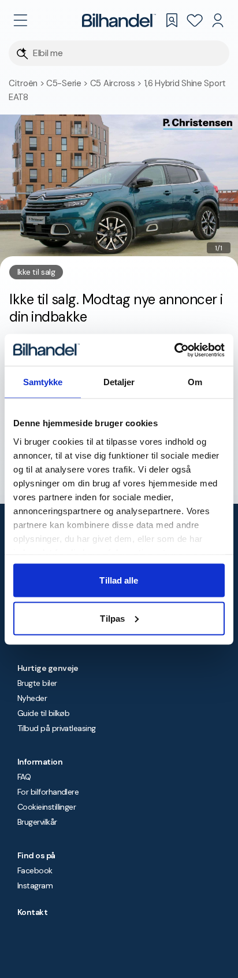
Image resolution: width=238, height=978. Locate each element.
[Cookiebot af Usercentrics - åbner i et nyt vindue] (174, 349)
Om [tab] (195, 382)
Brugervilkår (37, 822)
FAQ (24, 777)
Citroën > (27, 83)
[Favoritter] (194, 20)
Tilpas (112, 618)
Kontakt (32, 912)
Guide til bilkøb (43, 713)
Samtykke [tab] (43, 382)
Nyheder (32, 698)
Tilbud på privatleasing (56, 728)
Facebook (35, 870)
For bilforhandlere (48, 792)
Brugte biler (37, 683)
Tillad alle (118, 580)
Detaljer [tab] (119, 382)
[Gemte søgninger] (171, 20)
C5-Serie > (68, 83)
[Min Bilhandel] (217, 20)
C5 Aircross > (117, 83)
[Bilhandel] (119, 20)
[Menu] (20, 20)
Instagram (35, 885)
